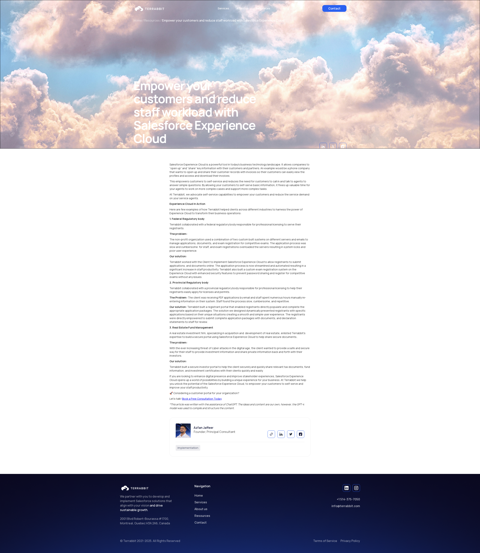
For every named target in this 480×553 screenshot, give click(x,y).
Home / (139, 20)
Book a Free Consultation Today (201, 398)
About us (243, 8)
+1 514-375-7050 (348, 499)
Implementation (188, 448)
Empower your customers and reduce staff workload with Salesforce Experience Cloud (223, 20)
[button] (263, 8)
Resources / (153, 20)
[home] (150, 8)
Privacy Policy (350, 541)
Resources (202, 516)
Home (198, 495)
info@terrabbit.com (346, 506)
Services (223, 8)
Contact (334, 8)
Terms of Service (325, 541)
